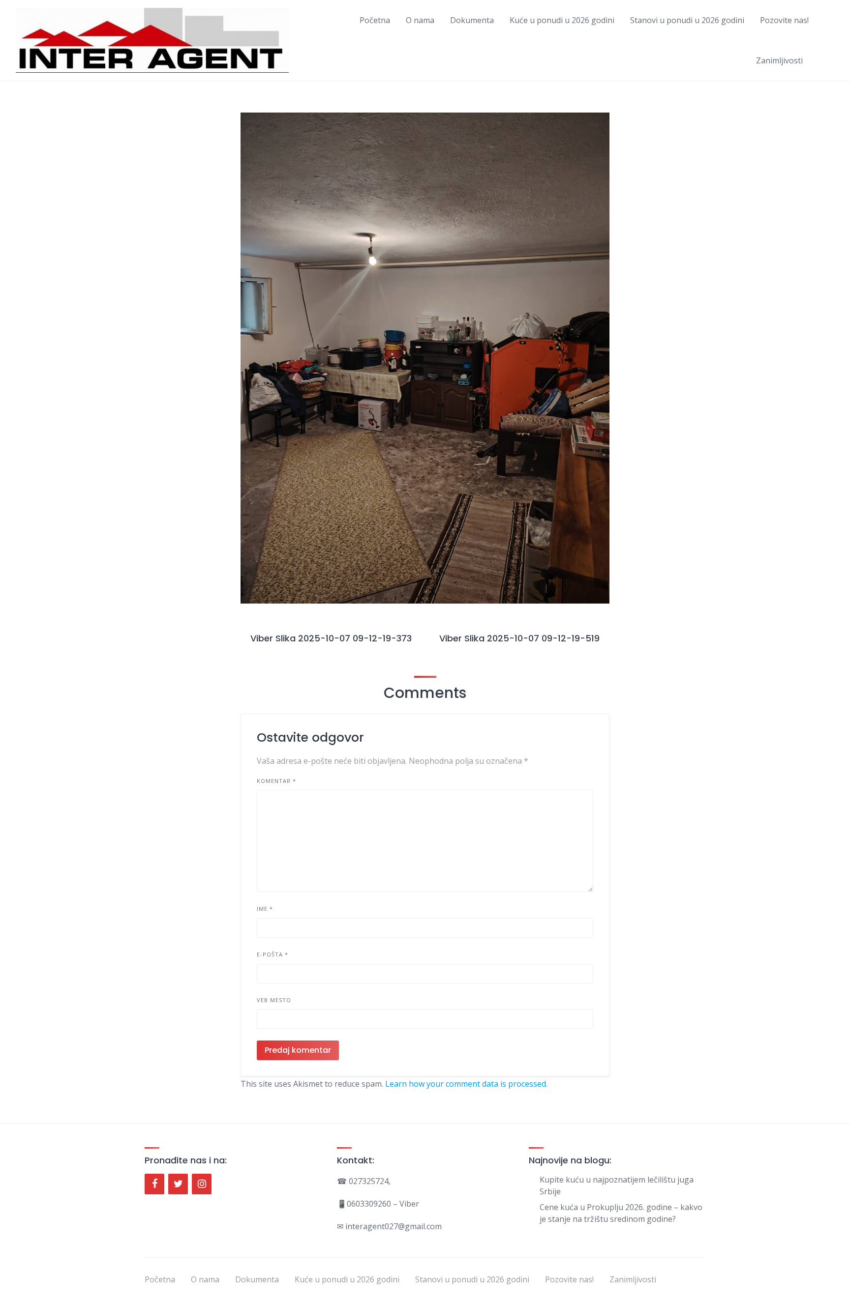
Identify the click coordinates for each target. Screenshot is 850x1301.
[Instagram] (202, 1184)
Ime (265, 908)
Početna (375, 20)
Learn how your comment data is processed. (466, 1083)
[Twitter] (178, 1184)
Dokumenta (472, 20)
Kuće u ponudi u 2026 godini (562, 20)
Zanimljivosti (779, 60)
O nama (420, 20)
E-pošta (272, 954)
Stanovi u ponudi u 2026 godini (687, 20)
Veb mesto (274, 1000)
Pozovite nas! (784, 20)
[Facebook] (154, 1184)
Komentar (276, 780)
